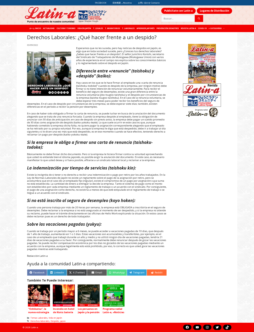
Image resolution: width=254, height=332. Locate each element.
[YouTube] (197, 327)
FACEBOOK (100, 2)
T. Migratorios (112, 28)
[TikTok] (227, 327)
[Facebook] (187, 327)
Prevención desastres (168, 28)
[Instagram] (207, 327)
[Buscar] (199, 18)
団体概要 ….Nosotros (122, 2)
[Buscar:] (178, 18)
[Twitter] (217, 327)
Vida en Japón (84, 28)
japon (63, 321)
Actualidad (49, 28)
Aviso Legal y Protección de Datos (57, 327)
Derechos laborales (39, 321)
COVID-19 (202, 28)
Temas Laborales (38, 317)
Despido (55, 321)
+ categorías (215, 28)
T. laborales (128, 28)
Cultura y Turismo (66, 28)
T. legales (98, 28)
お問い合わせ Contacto (149, 2)
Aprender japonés (145, 28)
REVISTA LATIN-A (188, 28)
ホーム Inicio (35, 28)
